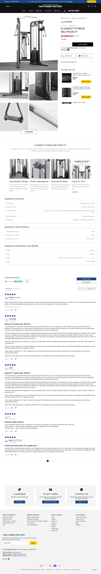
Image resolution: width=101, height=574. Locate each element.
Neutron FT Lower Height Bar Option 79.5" (82, 74)
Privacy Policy (80, 519)
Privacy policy (58, 569)
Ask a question (86, 282)
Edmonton (54, 521)
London (53, 523)
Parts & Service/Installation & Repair (37, 521)
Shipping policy (76, 569)
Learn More (64, 49)
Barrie (53, 517)
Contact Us (81, 502)
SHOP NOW (19, 502)
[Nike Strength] (71, 11)
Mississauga (54, 528)
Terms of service (67, 569)
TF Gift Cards (31, 523)
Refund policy (50, 569)
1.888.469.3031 (16, 552)
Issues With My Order (9, 523)
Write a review (86, 279)
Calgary (53, 519)
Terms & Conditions (81, 517)
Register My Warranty (33, 517)
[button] (95, 6)
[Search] (89, 6)
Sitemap (78, 524)
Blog (77, 523)
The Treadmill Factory (30, 569)
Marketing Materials (32, 524)
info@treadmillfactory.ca (19, 554)
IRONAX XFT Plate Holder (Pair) (79, 103)
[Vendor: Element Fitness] (67, 23)
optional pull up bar (89, 257)
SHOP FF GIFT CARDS (50, 502)
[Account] (92, 6)
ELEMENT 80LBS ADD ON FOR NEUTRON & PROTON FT (81, 89)
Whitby (53, 526)
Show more (29, 132)
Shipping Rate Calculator (9, 521)
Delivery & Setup (7, 519)
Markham (53, 524)
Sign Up (33, 543)
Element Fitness (65, 18)
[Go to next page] (56, 461)
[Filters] (84, 288)
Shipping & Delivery (8, 517)
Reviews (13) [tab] (8, 288)
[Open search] (80, 288)
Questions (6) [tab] (16, 288)
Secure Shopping (80, 521)
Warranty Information (33, 519)
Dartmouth (54, 530)
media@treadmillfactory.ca (19, 555)
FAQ (4, 524)
